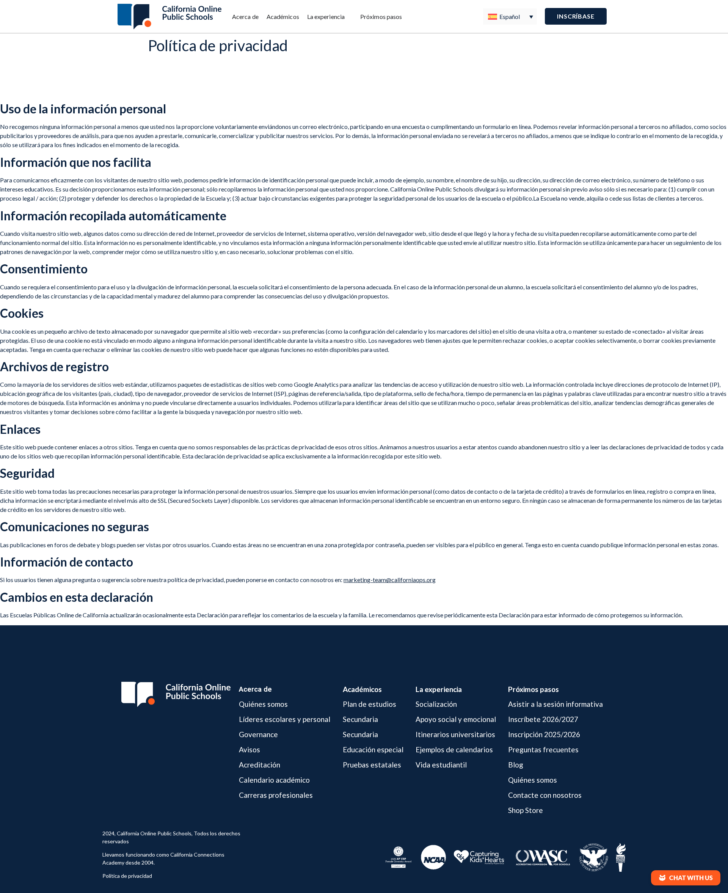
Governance (258, 734)
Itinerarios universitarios (455, 734)
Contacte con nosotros (545, 795)
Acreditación (259, 764)
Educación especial (373, 749)
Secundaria (360, 719)
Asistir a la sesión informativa (555, 704)
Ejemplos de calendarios (454, 749)
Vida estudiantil (441, 764)
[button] (685, 877)
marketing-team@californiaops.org (390, 579)
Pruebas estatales (372, 764)
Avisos (249, 749)
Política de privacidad (127, 876)
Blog (515, 764)
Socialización (436, 704)
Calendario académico (274, 779)
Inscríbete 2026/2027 (543, 719)
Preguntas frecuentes (543, 749)
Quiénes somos (263, 704)
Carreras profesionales (276, 795)
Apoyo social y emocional (456, 719)
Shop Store (525, 810)
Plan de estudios (369, 704)
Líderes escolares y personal (284, 719)
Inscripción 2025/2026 (544, 734)
